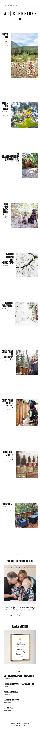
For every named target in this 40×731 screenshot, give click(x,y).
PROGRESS (7, 504)
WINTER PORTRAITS (7, 304)
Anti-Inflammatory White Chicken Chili (19, 676)
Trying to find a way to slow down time (19, 684)
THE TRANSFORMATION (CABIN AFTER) (10, 156)
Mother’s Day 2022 (11, 691)
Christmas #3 (7, 353)
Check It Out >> (6, 44)
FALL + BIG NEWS (5, 106)
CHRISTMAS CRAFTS (7, 453)
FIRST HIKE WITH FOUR (5, 208)
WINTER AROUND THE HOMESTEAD (8, 258)
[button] (20, 18)
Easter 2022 (8, 707)
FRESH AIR (5, 35)
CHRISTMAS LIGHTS (7, 402)
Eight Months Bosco (11, 699)
